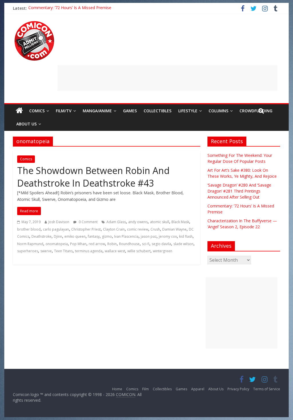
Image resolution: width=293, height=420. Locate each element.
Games (130, 110)
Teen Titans (63, 251)
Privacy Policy (238, 389)
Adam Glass (116, 221)
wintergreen (162, 251)
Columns (218, 110)
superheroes (27, 251)
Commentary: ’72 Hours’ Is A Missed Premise (69, 8)
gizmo (107, 236)
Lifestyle (187, 110)
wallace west (115, 251)
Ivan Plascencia (126, 236)
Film (145, 389)
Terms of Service (266, 389)
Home (117, 389)
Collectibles (157, 110)
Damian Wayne (174, 229)
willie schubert (139, 251)
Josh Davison (58, 221)
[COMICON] (34, 23)
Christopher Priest (86, 229)
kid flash (186, 236)
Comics (37, 110)
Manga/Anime (97, 110)
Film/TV (64, 110)
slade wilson (183, 243)
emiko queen (75, 236)
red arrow (97, 243)
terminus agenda (88, 251)
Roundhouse (129, 243)
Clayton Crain (114, 229)
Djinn (58, 236)
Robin (112, 243)
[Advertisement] (167, 78)
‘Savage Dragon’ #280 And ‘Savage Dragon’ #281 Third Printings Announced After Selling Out (239, 191)
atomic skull (159, 221)
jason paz (149, 236)
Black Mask (180, 221)
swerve (46, 251)
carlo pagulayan (56, 229)
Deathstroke (41, 236)
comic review (137, 229)
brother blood (29, 229)
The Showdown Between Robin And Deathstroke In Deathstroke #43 (93, 176)
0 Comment (88, 221)
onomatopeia (56, 243)
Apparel (197, 389)
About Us (26, 124)
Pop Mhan (78, 243)
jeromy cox (168, 236)
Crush (155, 229)
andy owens (138, 221)
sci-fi (145, 243)
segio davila (161, 243)
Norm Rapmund (30, 243)
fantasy (94, 236)
